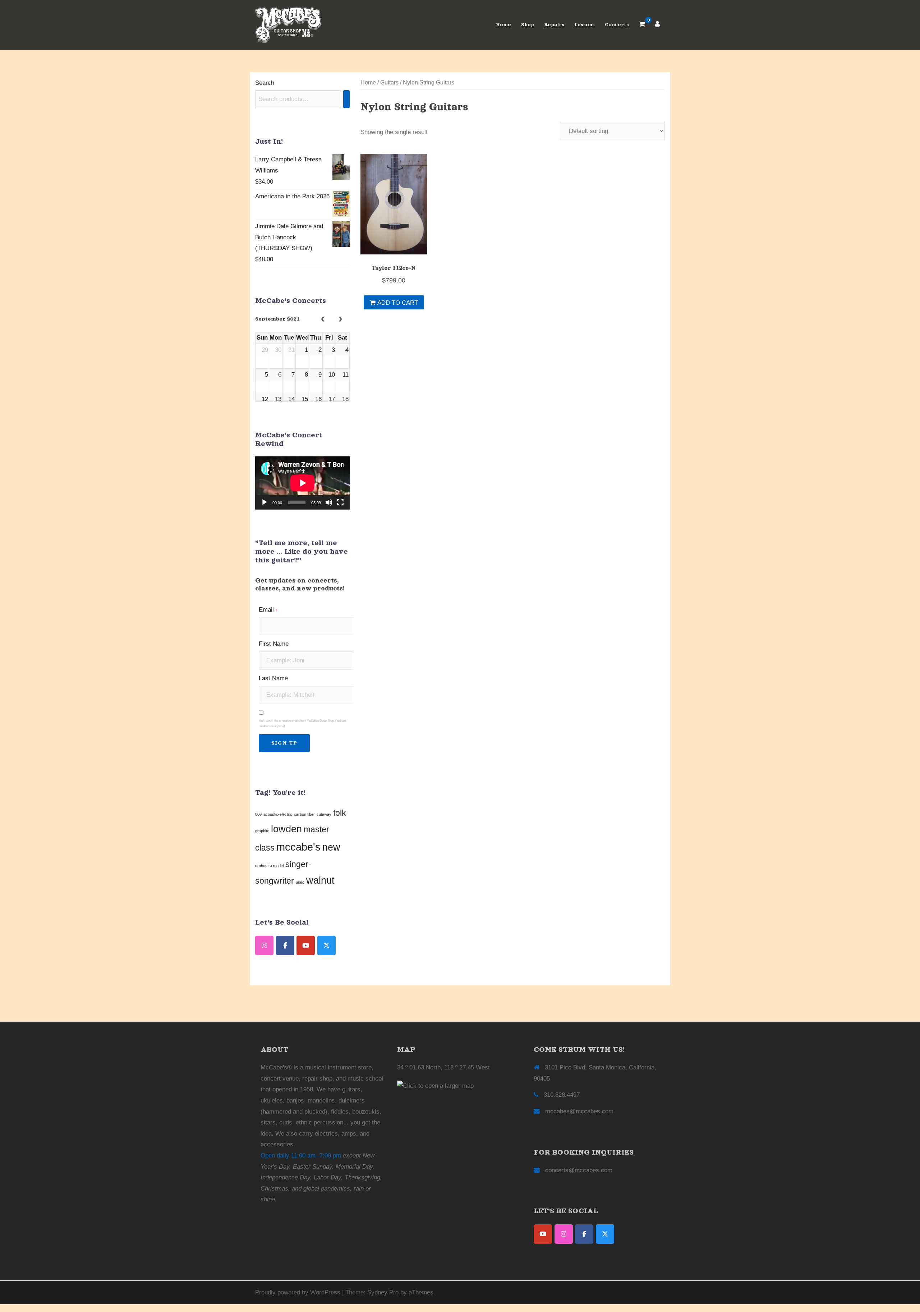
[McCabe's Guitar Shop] (288, 24)
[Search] (346, 99)
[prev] (323, 319)
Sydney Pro (383, 1292)
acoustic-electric (277, 814)
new (331, 847)
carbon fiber (304, 814)
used (300, 882)
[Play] (264, 502)
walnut (320, 880)
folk (339, 813)
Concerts (617, 24)
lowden (286, 829)
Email (268, 609)
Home (503, 24)
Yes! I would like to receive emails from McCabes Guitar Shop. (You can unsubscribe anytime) (302, 723)
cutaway (324, 814)
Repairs (554, 24)
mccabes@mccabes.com (579, 1111)
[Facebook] (584, 1234)
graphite (262, 831)
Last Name (273, 678)
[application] (302, 483)
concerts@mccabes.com (578, 1170)
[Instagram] (564, 1234)
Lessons (584, 24)
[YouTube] (543, 1234)
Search (264, 82)
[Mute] (328, 502)
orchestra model (269, 866)
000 (258, 814)
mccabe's (298, 847)
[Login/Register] (657, 24)
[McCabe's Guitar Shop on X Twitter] (326, 945)
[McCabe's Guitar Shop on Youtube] (305, 945)
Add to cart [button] (397, 302)
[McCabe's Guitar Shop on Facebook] (285, 945)
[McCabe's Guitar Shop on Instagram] (264, 945)
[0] (642, 24)
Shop (527, 24)
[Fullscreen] (340, 502)
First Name (274, 643)
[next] (340, 319)
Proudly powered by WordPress (297, 1292)
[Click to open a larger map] (435, 1085)
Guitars (389, 82)
